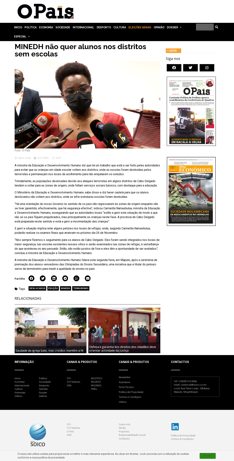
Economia (46, 27)
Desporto (104, 27)
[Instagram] (207, 67)
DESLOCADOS (37, 288)
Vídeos (122, 401)
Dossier (172, 27)
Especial (20, 36)
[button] (31, 278)
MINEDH (65, 288)
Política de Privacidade (131, 392)
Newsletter (125, 377)
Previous (19, 330)
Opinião (159, 27)
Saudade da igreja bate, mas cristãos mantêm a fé (49, 350)
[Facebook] (174, 67)
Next (81, 330)
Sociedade (63, 27)
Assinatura (124, 382)
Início (18, 27)
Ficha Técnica (126, 387)
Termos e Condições (130, 397)
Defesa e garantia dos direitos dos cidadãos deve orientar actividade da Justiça (122, 348)
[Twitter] (190, 67)
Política (30, 27)
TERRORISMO (80, 288)
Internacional (83, 27)
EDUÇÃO (53, 288)
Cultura (120, 27)
